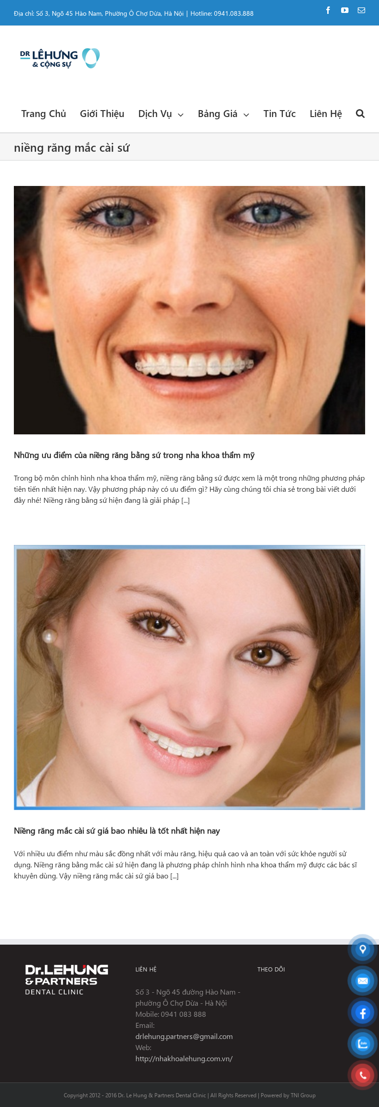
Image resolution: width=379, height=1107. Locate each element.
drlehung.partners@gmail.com (184, 1036)
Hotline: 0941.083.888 (222, 13)
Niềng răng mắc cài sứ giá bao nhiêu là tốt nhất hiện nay (117, 830)
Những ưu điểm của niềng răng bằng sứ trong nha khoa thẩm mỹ (134, 454)
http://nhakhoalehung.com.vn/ (183, 1058)
